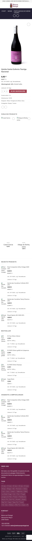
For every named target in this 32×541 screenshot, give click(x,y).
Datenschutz (17, 536)
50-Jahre (26, 486)
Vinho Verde (4, 505)
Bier (14, 488)
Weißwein (11, 505)
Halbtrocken (19, 491)
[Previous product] (17, 15)
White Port (17, 505)
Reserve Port (5, 499)
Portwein (15, 497)
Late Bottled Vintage (6, 494)
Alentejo (4, 488)
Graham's (13, 491)
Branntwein (18, 488)
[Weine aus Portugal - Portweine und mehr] (14, 5)
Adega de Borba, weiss (24, 246)
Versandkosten (17, 81)
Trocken (14, 103)
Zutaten (23, 505)
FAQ (26, 536)
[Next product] (14, 15)
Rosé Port (12, 499)
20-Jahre (9, 486)
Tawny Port (15, 502)
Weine (10, 11)
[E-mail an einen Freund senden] (5, 107)
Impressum (8, 536)
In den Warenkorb (18, 91)
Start (4, 11)
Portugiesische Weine (22, 11)
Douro (16, 12)
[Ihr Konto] (27, 5)
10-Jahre (4, 486)
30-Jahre (15, 486)
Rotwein (10, 103)
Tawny (9, 502)
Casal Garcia (8, 245)
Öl (27, 505)
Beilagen (9, 488)
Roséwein (18, 499)
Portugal (23, 494)
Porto (18, 494)
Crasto (3, 491)
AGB (23, 536)
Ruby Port (4, 502)
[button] (2, 5)
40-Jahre (21, 486)
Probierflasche (22, 497)
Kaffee (25, 491)
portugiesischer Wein (7, 497)
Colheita (25, 488)
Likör (14, 494)
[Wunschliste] (24, 5)
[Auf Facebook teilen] (2, 107)
